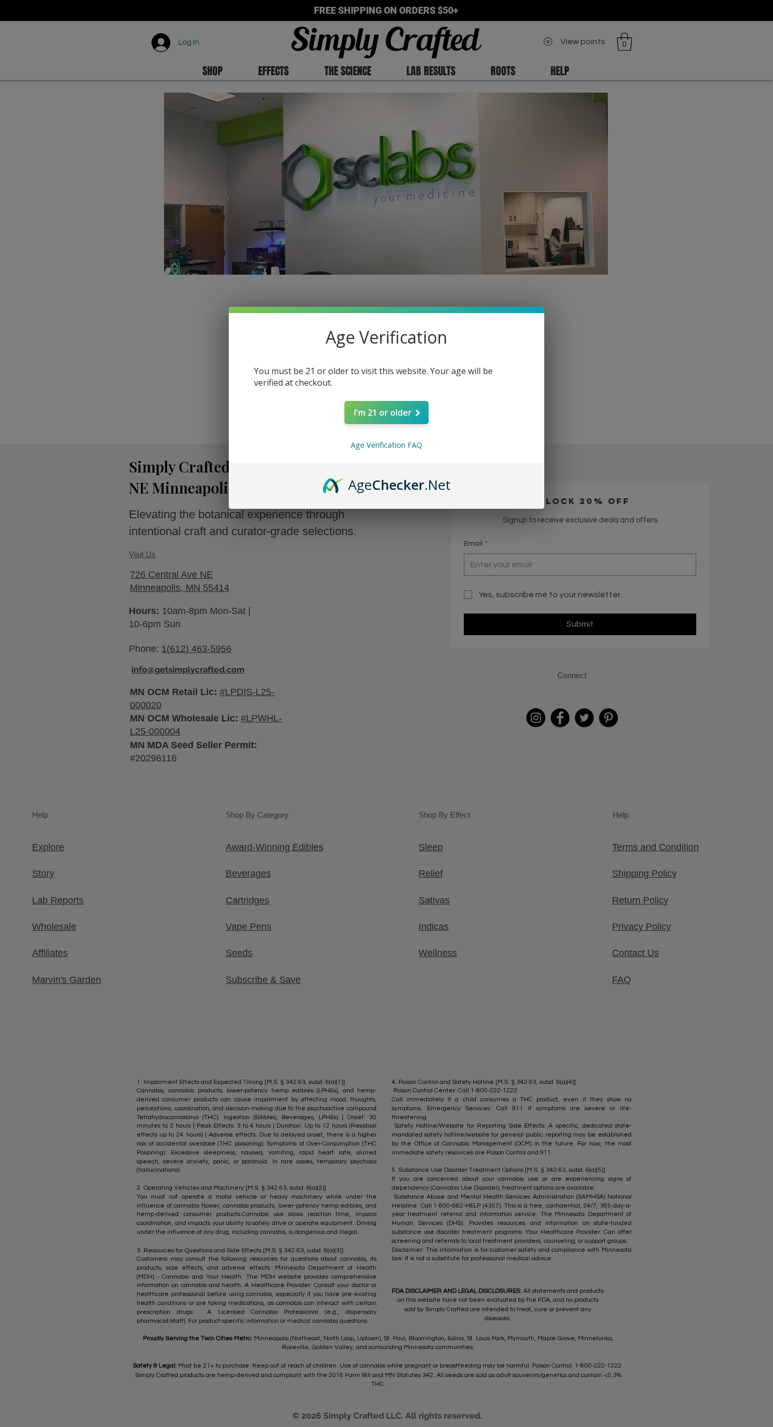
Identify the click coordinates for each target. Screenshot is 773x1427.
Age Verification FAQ (386, 445)
